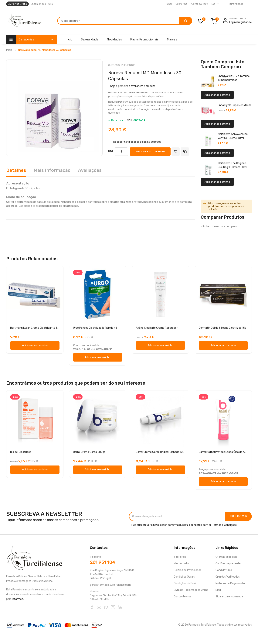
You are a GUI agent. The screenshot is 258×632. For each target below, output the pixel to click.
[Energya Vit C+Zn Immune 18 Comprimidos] (208, 81)
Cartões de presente (228, 563)
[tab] (16, 172)
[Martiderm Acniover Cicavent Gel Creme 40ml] (208, 139)
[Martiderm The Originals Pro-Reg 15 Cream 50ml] (208, 168)
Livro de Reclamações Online (191, 590)
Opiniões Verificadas (228, 576)
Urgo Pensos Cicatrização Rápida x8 (95, 327)
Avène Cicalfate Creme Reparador (157, 327)
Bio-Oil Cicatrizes (20, 452)
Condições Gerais (184, 576)
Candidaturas (224, 570)
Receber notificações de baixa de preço (137, 141)
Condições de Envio (185, 583)
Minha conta (181, 563)
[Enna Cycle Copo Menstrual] (208, 110)
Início (9, 50)
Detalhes (16, 170)
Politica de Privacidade (188, 570)
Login (232, 22)
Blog (169, 3)
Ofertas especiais (226, 556)
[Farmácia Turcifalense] (24, 21)
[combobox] (118, 21)
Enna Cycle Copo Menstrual (234, 105)
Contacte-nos (199, 3)
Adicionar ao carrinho (217, 95)
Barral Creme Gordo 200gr (89, 452)
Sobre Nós (181, 3)
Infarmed (17, 599)
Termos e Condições (224, 525)
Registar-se (244, 22)
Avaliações (90, 170)
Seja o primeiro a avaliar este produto (132, 86)
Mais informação (52, 170)
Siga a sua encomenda (229, 596)
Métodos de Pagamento (230, 583)
